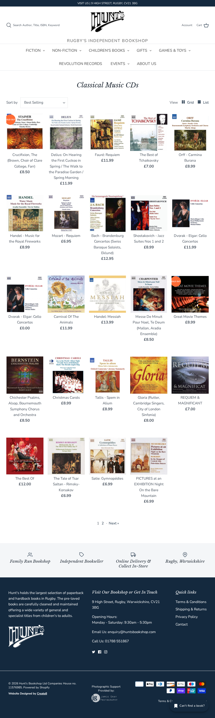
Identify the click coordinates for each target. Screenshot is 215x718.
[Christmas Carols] (66, 375)
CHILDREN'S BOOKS (107, 50)
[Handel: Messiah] (107, 294)
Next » (114, 523)
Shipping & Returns (191, 609)
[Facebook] (99, 651)
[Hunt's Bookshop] (107, 21)
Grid (191, 102)
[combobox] (44, 102)
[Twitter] (93, 651)
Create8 (42, 694)
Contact (182, 624)
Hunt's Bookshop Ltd (33, 683)
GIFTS (142, 50)
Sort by (12, 102)
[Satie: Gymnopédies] (107, 456)
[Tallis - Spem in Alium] (107, 375)
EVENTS (118, 63)
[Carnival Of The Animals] (66, 294)
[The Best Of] (24, 456)
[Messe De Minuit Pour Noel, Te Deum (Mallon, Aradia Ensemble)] (148, 294)
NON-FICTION (64, 50)
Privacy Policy (187, 616)
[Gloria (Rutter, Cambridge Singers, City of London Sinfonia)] (148, 375)
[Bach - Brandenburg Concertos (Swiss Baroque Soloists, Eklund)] (107, 213)
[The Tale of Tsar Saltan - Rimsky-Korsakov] (66, 456)
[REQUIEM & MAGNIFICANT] (190, 375)
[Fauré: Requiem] (107, 132)
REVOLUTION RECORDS (80, 63)
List (206, 102)
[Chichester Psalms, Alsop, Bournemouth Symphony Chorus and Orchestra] (24, 375)
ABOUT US (146, 63)
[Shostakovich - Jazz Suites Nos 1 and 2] (148, 213)
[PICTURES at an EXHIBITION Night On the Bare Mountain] (148, 456)
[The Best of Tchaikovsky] (148, 132)
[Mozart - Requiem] (66, 213)
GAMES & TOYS (172, 50)
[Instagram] (105, 651)
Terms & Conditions (191, 601)
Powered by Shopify (36, 687)
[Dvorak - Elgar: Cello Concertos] (190, 213)
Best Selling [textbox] (33, 102)
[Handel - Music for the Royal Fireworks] (24, 213)
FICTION (33, 50)
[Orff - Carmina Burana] (190, 132)
